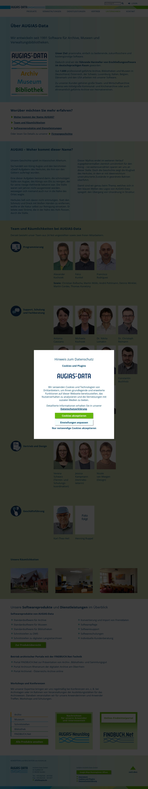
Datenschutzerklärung (73, 408)
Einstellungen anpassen (74, 422)
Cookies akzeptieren (74, 415)
